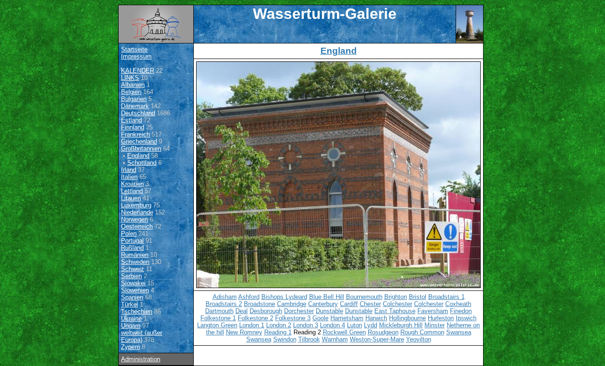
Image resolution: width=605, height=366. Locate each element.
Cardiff (349, 303)
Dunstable (329, 311)
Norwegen (134, 219)
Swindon (284, 339)
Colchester (397, 303)
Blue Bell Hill (326, 296)
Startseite (134, 49)
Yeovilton (418, 339)
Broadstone (259, 303)
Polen (129, 233)
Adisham (225, 296)
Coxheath (458, 303)
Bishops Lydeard (284, 296)
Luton (354, 325)
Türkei (129, 304)
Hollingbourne (407, 318)
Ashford (248, 296)
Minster (434, 325)
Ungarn (130, 325)
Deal (241, 311)
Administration (140, 359)
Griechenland (139, 141)
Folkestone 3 (293, 318)
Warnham (335, 339)
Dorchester (299, 311)
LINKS (130, 77)
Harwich (376, 318)
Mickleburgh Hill (401, 325)
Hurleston (441, 318)
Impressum (136, 56)
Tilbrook (309, 339)
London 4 (332, 325)
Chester (370, 303)
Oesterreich (137, 226)
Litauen (131, 198)
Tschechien (136, 311)
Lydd (370, 325)
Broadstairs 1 (446, 296)
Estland (131, 120)
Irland (128, 169)
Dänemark (135, 106)
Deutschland (138, 113)
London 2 (278, 325)
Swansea (458, 332)
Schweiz (132, 268)
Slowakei (133, 283)
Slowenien (135, 290)
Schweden (135, 261)
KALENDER (137, 70)
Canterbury (323, 303)
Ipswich (466, 318)
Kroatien (132, 183)
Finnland (132, 127)
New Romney (244, 332)
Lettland (132, 191)
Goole (320, 318)
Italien (129, 176)
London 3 (305, 325)
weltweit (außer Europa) (141, 336)
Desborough (266, 311)
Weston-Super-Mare (377, 339)
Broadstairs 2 (224, 303)
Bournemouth (364, 296)
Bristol (417, 296)
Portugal (132, 240)
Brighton (395, 296)
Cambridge (291, 303)
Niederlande (137, 212)
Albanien (133, 84)
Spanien (132, 297)
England (138, 155)
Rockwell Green (344, 332)
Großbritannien (141, 148)
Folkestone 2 (255, 318)
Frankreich (135, 134)
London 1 (251, 325)
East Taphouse (394, 311)
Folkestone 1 (218, 318)
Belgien (131, 91)
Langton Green (217, 325)
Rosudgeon (383, 332)
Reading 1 (278, 332)
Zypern (130, 346)
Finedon (461, 311)
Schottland (141, 162)
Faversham (432, 311)
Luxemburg (136, 205)
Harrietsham (346, 318)
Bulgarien (134, 98)
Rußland (132, 247)
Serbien (131, 276)
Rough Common (422, 332)
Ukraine (131, 318)
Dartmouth (219, 311)
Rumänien (134, 254)
